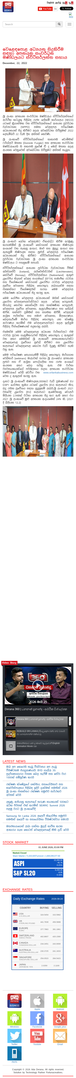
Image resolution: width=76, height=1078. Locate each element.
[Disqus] (38, 509)
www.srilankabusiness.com (58, 372)
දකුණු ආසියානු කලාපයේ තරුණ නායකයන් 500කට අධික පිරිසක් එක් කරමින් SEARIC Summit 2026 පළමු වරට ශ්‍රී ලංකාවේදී (37, 805)
